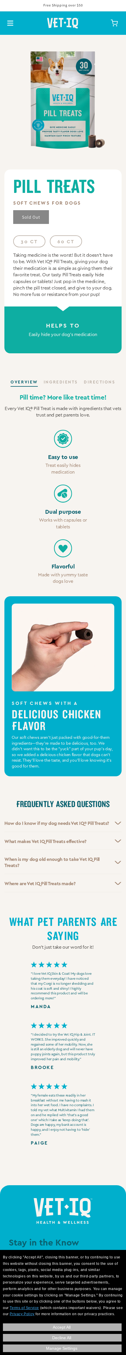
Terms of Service (24, 1308)
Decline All (61, 1337)
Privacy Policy (22, 1314)
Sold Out (31, 217)
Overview (24, 381)
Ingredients (61, 381)
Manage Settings (61, 1348)
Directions (99, 381)
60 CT (65, 241)
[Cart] (114, 23)
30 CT (29, 241)
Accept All (62, 1327)
